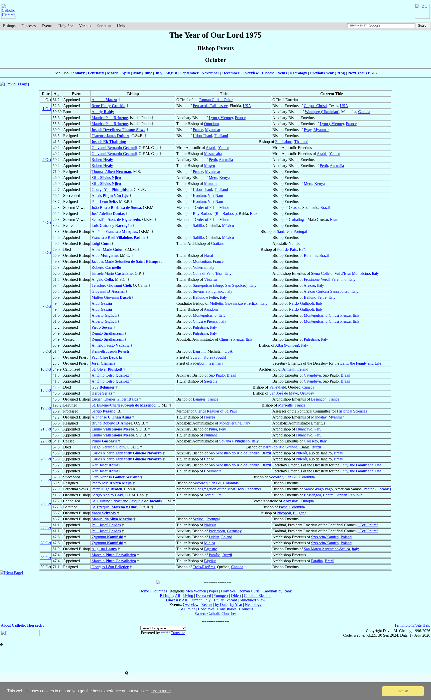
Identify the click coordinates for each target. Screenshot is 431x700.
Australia (226, 159)
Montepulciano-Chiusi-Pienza (327, 315)
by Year (236, 604)
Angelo (102, 279)
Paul (107, 357)
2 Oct (46, 159)
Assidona (211, 309)
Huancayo (304, 429)
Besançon (318, 399)
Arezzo (309, 285)
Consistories (226, 609)
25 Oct (45, 480)
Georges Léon (110, 567)
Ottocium (211, 124)
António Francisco (114, 231)
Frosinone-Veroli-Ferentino (325, 279)
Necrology (298, 73)
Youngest (221, 595)
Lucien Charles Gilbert (115, 399)
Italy (210, 267)
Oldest (236, 595)
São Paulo (217, 375)
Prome (198, 130)
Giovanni (108, 291)
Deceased (203, 595)
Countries (159, 591)
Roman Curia (249, 591)
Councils (246, 609)
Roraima (310, 255)
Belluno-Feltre (315, 297)
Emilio (113, 429)
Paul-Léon (104, 201)
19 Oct (45, 408)
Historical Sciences (352, 411)
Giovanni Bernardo (114, 147)
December (230, 73)
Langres (199, 399)
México (228, 225)
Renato (107, 333)
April (125, 73)
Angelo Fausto (110, 345)
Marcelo (114, 555)
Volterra (199, 267)
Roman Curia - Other (216, 100)
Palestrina (200, 327)
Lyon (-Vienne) (221, 118)
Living (188, 595)
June (148, 73)
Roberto (106, 267)
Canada (364, 112)
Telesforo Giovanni (111, 285)
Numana (210, 435)
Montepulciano (204, 315)
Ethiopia (307, 501)
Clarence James (110, 136)
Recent (206, 604)
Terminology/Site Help (412, 625)
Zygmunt (107, 537)
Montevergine (230, 423)
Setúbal (199, 519)
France (240, 118)
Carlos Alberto (127, 453)
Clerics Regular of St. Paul (216, 411)
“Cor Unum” (368, 525)
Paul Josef (106, 525)
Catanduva (312, 375)
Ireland (302, 369)
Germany (216, 363)
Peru (222, 429)
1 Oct (46, 109)
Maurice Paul (110, 118)
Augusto (104, 549)
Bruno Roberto (112, 423)
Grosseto (311, 441)
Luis (112, 225)
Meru (213, 177)
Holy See (65, 26)
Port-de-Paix (287, 249)
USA (247, 106)
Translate (178, 633)
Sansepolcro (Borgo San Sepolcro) (220, 285)
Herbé (102, 393)
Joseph (118, 130)
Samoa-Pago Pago (318, 489)
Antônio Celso (110, 375)
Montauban (202, 261)
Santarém (284, 231)
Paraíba (214, 555)
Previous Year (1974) (327, 73)
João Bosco (116, 207)
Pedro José (112, 483)
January (78, 73)
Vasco (104, 513)
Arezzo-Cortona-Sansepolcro (326, 291)
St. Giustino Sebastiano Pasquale (127, 501)
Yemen (223, 147)
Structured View (252, 600)
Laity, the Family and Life (360, 363)
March (112, 73)
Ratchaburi (283, 142)
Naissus (210, 525)
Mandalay (318, 417)
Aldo (105, 255)
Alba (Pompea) (287, 345)
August (171, 73)
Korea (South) (215, 357)
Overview (250, 73)
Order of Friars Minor (212, 207)
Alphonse (111, 417)
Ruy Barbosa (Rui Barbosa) (215, 213)
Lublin (214, 537)
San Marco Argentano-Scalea (327, 549)
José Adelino (108, 213)
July (158, 73)
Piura (213, 429)
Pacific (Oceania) (377, 489)
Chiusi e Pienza (205, 321)
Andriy (103, 112)
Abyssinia (291, 501)
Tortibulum (212, 495)
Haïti (303, 249)
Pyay (308, 130)
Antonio (104, 100)
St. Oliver (107, 369)
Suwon (196, 357)
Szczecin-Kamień (325, 537)
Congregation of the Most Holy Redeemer (228, 489)
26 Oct (45, 504)
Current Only (200, 600)
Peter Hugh (107, 489)
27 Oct (45, 528)
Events (47, 26)
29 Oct (45, 558)
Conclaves (206, 609)
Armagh (288, 369)
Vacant (231, 600)
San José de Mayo (283, 393)
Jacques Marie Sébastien (127, 261)
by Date (221, 604)
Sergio (103, 411)
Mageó (209, 165)
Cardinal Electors (257, 595)
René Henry (108, 106)
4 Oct (46, 222)
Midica (209, 543)
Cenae (209, 459)
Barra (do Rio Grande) (280, 447)
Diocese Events (274, 73)
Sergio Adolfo (107, 495)
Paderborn (198, 363)
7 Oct (46, 306)
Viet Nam (215, 195)
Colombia (307, 477)
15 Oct (45, 390)
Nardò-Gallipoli (301, 303)
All (177, 595)
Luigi (101, 243)
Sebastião (116, 219)
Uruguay (307, 393)
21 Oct (45, 429)
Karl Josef (106, 465)
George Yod (112, 189)
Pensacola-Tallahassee (210, 106)
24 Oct (45, 459)
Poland (226, 537)
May (137, 73)
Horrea (209, 417)
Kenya (224, 177)
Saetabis (210, 381)
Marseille (285, 405)
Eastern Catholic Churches (215, 613)
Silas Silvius (106, 177)
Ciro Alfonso (115, 477)
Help (121, 26)
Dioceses (28, 26)
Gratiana (217, 243)
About (22, 625)
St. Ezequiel (114, 507)
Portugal (300, 231)
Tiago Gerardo (108, 447)
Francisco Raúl (118, 237)
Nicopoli (284, 513)
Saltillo (198, 225)
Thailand (221, 136)
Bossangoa (312, 495)
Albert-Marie (107, 249)
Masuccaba (213, 153)
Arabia (211, 147)
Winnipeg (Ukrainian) (322, 112)
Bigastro (210, 549)
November (210, 73)
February (96, 73)
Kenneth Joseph (110, 351)
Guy (103, 387)
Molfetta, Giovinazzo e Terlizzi (234, 303)
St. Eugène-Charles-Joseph (124, 405)
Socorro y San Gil (283, 477)
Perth (213, 159)
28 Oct (45, 543)
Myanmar (212, 130)
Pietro (102, 327)
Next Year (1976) (362, 73)
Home (144, 591)
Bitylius (210, 561)
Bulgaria (299, 513)
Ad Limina (186, 609)
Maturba (210, 183)
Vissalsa (210, 279)
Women (200, 591)
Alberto (104, 315)
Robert (102, 159)
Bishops (9, 26)
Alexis (110, 195)
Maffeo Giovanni (111, 297)
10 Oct (45, 369)
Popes (213, 591)
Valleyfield (277, 387)
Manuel (112, 519)
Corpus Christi (315, 106)
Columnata (212, 471)
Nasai (208, 255)
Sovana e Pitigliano (208, 291)
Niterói (301, 453)
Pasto (283, 507)
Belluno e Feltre (205, 297)
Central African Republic (342, 495)
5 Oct (46, 252)
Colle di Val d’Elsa (207, 273)
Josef (103, 363)
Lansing (199, 351)
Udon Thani (202, 136)
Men (189, 591)
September (189, 73)
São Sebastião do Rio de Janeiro (234, 453)
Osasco (294, 207)
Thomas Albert (111, 171)
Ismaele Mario (112, 273)
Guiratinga (297, 219)
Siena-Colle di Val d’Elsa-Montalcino (340, 273)
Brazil (325, 207)
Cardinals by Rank (277, 591)
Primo (104, 441)
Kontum (199, 195)
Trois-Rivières (204, 567)
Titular (218, 600)
